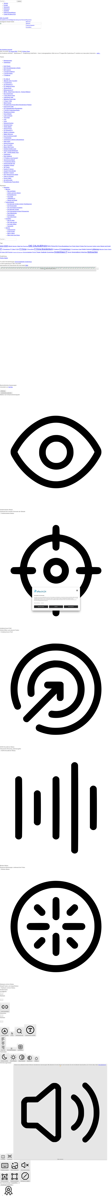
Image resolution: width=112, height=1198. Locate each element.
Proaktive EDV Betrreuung (18, 252)
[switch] (7, 513)
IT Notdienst (7, 75)
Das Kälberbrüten (12, 213)
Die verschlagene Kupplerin (14, 207)
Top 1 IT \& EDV (8, 145)
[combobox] (48, 268)
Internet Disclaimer (9, 143)
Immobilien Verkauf (9, 165)
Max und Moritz (11, 191)
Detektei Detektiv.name (10, 148)
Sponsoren (7, 7)
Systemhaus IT (60, 252)
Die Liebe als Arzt (12, 222)
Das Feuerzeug (24, 246)
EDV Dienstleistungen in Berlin (12, 68)
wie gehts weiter (8, 180)
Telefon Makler (8, 126)
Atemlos (14, 246)
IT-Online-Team (25, 51)
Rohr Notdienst (8, 156)
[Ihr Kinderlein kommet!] (20, 23)
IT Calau (12, 249)
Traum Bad (7, 117)
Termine (6, 3)
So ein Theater (36, 252)
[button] (98, 269)
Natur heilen (7, 141)
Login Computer (8, 115)
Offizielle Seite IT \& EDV (10, 80)
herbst (98, 246)
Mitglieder (13, 20)
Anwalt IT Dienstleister (10, 171)
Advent (10, 246)
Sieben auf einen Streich (14, 193)
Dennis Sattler (7, 178)
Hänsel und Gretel (12, 200)
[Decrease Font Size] (1, 1000)
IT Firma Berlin (30, 249)
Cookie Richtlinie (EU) (10, 14)
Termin (69, 252)
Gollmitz (94, 246)
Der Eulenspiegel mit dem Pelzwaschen (18, 211)
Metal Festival (7, 103)
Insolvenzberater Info (9, 163)
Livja (5, 119)
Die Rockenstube (12, 205)
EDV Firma (51, 246)
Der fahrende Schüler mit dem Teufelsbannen (19, 204)
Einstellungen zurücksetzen (6, 1184)
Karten (84, 249)
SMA (26, 265)
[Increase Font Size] (1, 994)
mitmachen (18, 20)
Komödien (28, 27)
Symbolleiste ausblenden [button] (6, 392)
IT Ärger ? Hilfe (8, 101)
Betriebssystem (8, 60)
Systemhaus (7, 62)
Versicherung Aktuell (9, 160)
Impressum (7, 8)
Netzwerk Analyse (8, 123)
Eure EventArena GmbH (10, 136)
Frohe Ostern (75, 246)
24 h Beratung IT (8, 84)
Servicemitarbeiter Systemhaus (23, 261)
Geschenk (89, 246)
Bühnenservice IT (8, 90)
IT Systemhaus (8, 82)
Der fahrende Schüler (13, 209)
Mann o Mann (11, 233)
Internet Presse (8, 128)
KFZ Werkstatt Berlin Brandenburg (13, 108)
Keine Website (8, 114)
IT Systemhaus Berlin (9, 161)
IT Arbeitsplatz (7, 137)
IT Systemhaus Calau (76, 249)
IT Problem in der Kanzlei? (11, 158)
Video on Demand (8, 176)
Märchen (28, 21)
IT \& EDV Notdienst (9, 71)
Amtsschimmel (11, 229)
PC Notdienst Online (9, 86)
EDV (45, 246)
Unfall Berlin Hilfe (8, 97)
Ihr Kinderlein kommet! (6, 49)
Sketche (28, 23)
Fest (70, 246)
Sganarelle (10, 226)
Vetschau (84, 252)
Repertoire (29, 20)
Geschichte (7, 20)
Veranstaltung (76, 252)
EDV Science (7, 69)
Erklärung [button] (3, 390)
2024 (2, 246)
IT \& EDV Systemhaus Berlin (12, 110)
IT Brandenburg (6, 249)
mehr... (98, 53)
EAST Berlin (7, 66)
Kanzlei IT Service (9, 169)
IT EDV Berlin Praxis (9, 95)
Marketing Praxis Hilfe (10, 99)
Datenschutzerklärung (10, 12)
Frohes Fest (83, 246)
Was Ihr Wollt (10, 220)
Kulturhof (89, 249)
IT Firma (22, 249)
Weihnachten (92, 252)
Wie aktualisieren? (102, 1064)
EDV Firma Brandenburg (62, 246)
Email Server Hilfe (8, 106)
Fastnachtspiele (30, 25)
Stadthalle (44, 252)
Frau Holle (10, 196)
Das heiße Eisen (11, 216)
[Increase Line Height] (1, 1015)
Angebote (6, 10)
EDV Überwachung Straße (11, 174)
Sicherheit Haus (8, 125)
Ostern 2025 (5, 252)
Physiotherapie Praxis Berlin (11, 182)
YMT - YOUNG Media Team (11, 152)
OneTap (10, 387)
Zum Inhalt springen (5, 1183)
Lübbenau (95, 249)
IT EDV (17, 249)
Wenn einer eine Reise (13, 235)
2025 (6, 246)
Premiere (10, 252)
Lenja (5, 121)
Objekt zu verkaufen (9, 132)
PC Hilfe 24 (7, 79)
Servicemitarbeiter (27, 252)
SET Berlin (7, 167)
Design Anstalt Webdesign (11, 150)
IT (1, 249)
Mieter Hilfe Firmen (9, 147)
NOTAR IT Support (9, 172)
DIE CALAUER (4, 18)
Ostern (106, 249)
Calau (18, 246)
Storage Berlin (7, 88)
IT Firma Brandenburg (43, 249)
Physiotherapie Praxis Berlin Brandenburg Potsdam (18, 104)
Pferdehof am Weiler (9, 112)
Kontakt (6, 5)
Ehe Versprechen (8, 93)
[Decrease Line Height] (1, 1021)
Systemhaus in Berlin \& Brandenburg (14, 139)
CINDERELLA (11, 198)
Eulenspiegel (10, 215)
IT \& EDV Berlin (8, 73)
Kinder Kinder (11, 231)
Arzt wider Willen (11, 224)
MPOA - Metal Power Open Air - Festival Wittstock (17, 92)
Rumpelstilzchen (11, 194)
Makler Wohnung (8, 134)
